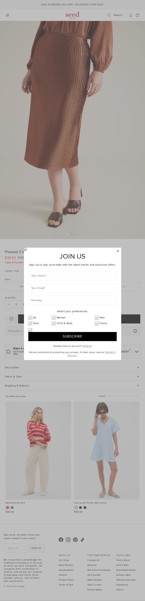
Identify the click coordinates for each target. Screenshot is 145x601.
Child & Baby (65, 323)
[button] (118, 251)
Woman (61, 317)
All (34, 317)
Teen (36, 323)
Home (103, 323)
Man (102, 317)
